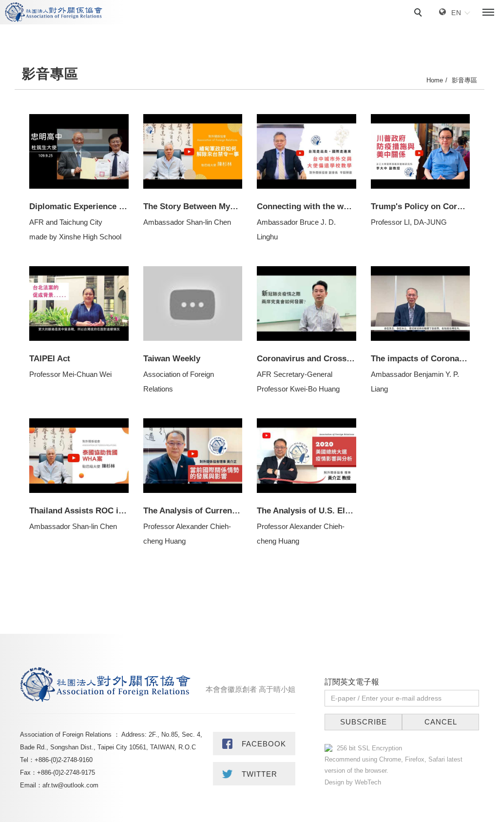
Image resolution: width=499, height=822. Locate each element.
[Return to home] (53, 12)
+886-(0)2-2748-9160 (64, 759)
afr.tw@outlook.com (70, 785)
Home (434, 80)
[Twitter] (254, 773)
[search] (419, 13)
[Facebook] (254, 743)
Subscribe (363, 722)
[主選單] (488, 12)
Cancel (440, 722)
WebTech (367, 782)
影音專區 (464, 80)
